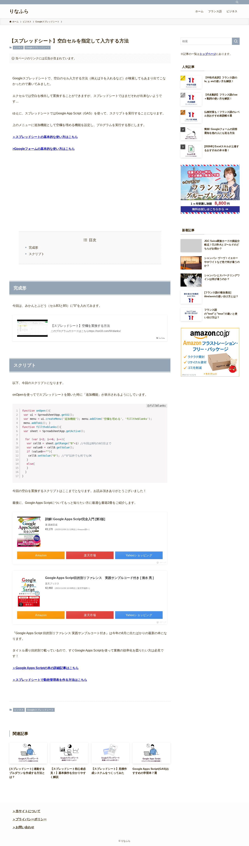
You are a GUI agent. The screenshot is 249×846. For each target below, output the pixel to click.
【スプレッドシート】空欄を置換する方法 (80, 325)
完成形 (33, 247)
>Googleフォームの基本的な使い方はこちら (43, 148)
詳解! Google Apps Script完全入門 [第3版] (75, 519)
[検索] (237, 2)
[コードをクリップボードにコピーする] (163, 412)
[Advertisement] (89, 191)
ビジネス (18, 47)
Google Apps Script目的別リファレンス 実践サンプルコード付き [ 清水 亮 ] (99, 577)
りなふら (19, 11)
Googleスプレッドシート (38, 47)
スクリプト (36, 254)
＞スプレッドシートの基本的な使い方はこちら (45, 137)
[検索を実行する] (236, 41)
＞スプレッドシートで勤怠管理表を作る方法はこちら (49, 679)
